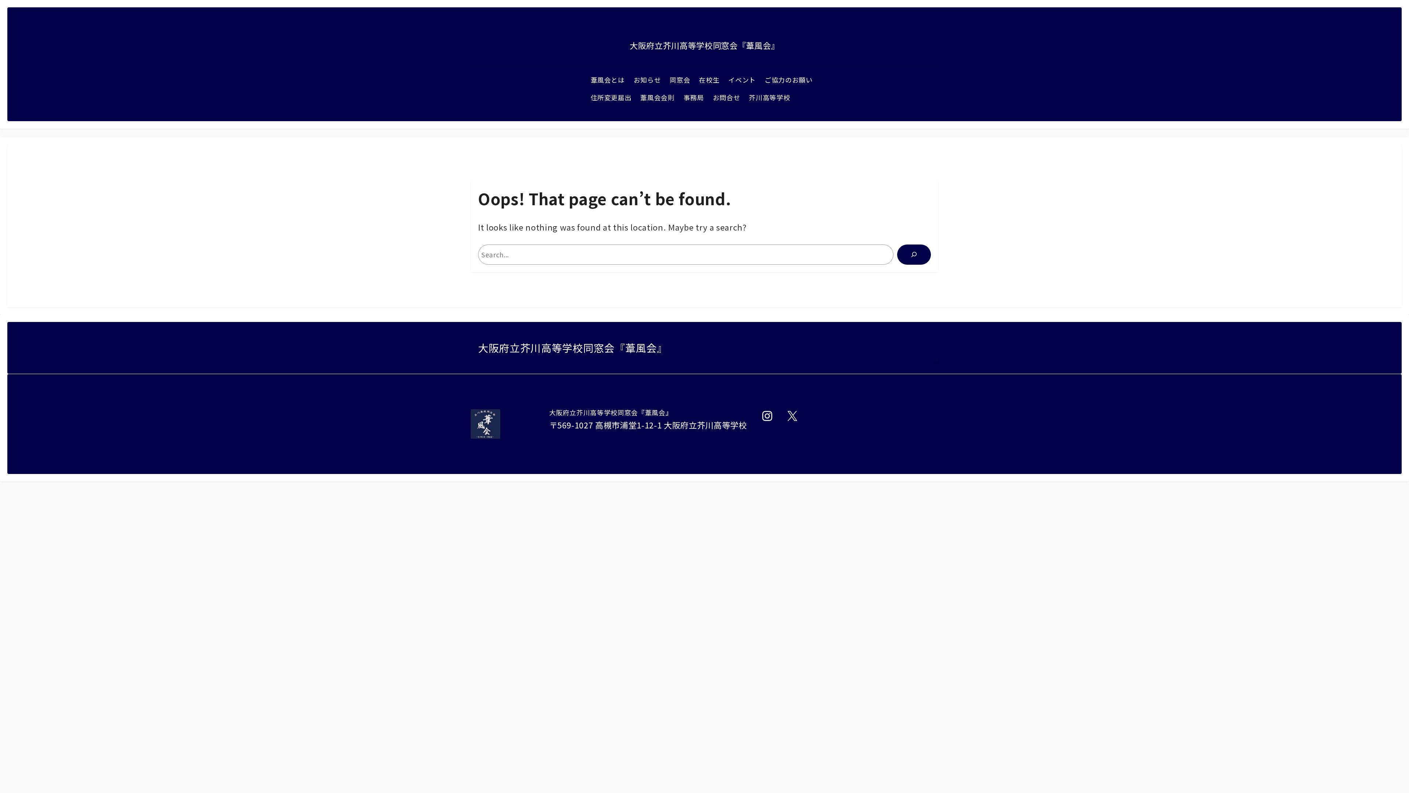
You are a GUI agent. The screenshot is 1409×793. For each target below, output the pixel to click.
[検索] (914, 254)
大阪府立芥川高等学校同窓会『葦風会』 (704, 45)
